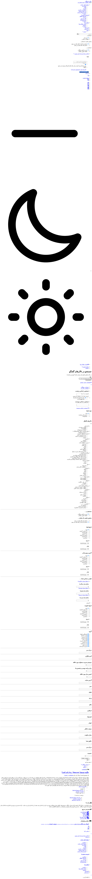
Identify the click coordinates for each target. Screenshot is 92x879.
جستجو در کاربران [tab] (85, 388)
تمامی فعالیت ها (82, 24)
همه (86, 413)
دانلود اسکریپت (83, 812)
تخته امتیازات (83, 20)
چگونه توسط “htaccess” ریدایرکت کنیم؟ (75, 772)
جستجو (84, 25)
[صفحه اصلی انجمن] (45, 82)
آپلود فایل (87, 27)
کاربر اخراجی (84, 638)
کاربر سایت (84, 639)
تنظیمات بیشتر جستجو (85, 382)
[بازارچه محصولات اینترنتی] (45, 88)
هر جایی (85, 37)
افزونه (84, 8)
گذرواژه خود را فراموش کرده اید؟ (78, 69)
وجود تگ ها (81, 399)
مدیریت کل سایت (83, 646)
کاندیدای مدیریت (83, 641)
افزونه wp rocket (72, 824)
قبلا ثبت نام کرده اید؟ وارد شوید (81, 53)
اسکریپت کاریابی (63, 824)
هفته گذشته (84, 532)
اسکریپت (84, 6)
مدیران (84, 17)
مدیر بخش (85, 645)
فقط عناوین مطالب (82, 51)
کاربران (88, 603)
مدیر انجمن (84, 642)
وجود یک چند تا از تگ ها (78, 397)
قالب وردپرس (78, 824)
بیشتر (84, 13)
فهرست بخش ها (85, 15)
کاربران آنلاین (83, 18)
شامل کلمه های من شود (80, 45)
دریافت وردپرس (83, 818)
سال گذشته (84, 536)
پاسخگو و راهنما (83, 634)
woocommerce (42, 824)
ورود (85, 67)
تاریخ (85, 765)
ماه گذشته (84, 533)
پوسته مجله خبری (59, 824)
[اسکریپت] (45, 84)
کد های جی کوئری (82, 10)
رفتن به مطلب (88, 1)
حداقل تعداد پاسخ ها (84, 588)
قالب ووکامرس (46, 824)
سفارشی (85, 537)
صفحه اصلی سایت (84, 4)
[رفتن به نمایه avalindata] (84, 769)
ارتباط (84, 767)
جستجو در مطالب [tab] (85, 387)
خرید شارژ (86, 29)
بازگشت (84, 842)
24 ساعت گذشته (83, 531)
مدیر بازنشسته (84, 643)
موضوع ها (85, 416)
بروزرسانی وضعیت (83, 414)
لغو (87, 759)
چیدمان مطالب (85, 764)
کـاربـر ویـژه (84, 636)
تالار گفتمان (84, 813)
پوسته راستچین (52, 824)
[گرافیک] (45, 87)
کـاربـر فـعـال (84, 635)
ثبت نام (87, 73)
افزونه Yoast (66, 824)
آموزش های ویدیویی (81, 12)
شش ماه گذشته (83, 535)
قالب (85, 7)
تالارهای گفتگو (83, 16)
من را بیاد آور (83, 65)
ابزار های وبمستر (82, 11)
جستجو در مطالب (85, 758)
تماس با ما (86, 831)
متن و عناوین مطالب (82, 50)
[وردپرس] (45, 86)
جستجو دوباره (88, 380)
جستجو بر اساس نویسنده (82, 408)
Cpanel (65, 775)
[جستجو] (78, 34)
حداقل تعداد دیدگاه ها (83, 581)
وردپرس (69, 824)
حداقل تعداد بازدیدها (84, 595)
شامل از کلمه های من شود (79, 44)
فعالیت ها (86, 22)
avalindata (71, 775)
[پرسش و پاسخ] (45, 85)
